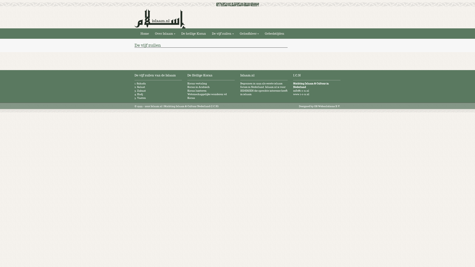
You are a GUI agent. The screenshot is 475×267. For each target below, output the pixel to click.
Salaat (141, 87)
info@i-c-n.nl (301, 90)
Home (144, 33)
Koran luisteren (197, 90)
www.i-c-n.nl (301, 94)
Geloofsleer (248, 33)
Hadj (140, 94)
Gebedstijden (274, 33)
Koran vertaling (197, 83)
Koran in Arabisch (198, 87)
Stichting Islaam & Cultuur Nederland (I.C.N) (191, 106)
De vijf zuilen (221, 33)
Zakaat (141, 90)
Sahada (141, 83)
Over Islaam (164, 33)
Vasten (141, 98)
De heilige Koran (193, 33)
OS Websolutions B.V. (327, 106)
